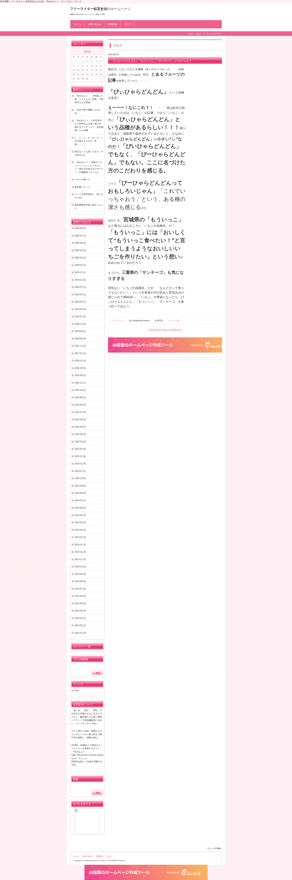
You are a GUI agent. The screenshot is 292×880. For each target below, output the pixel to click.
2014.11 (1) (80, 471)
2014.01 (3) (80, 544)
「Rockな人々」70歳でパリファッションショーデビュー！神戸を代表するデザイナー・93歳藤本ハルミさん (89, 167)
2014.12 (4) (80, 463)
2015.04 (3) (80, 434)
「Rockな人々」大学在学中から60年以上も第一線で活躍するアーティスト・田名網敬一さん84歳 (89, 125)
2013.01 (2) (80, 633)
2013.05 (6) (80, 603)
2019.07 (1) (80, 287)
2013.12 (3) (80, 552)
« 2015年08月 (154, 330)
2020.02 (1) (80, 265)
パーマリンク (117, 320)
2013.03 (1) (80, 618)
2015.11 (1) (80, 382)
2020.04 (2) (80, 257)
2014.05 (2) (80, 515)
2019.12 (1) (80, 272)
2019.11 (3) (80, 280)
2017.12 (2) (80, 346)
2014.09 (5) (80, 485)
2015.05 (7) (80, 427)
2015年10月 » (176, 330)
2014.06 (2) (80, 507)
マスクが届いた (82, 179)
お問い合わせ (94, 24)
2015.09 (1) (80, 397)
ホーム (78, 24)
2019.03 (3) (80, 309)
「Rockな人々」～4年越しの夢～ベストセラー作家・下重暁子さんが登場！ (89, 99)
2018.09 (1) (80, 331)
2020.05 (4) (80, 250)
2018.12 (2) (80, 324)
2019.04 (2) (80, 301)
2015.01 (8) (80, 456)
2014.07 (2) (80, 500)
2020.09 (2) (80, 228)
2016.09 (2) (80, 368)
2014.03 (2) (80, 530)
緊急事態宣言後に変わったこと (89, 207)
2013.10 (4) (80, 566)
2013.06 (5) (80, 596)
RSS (77, 690)
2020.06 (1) (80, 243)
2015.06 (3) (80, 419)
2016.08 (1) (80, 375)
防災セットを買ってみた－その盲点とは (89, 153)
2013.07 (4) (80, 588)
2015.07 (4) (80, 412)
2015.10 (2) (80, 390)
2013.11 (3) (80, 559)
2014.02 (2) (80, 537)
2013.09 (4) (80, 574)
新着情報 (112, 24)
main (165, 330)
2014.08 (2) (80, 493)
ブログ (127, 24)
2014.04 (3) (80, 522)
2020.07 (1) (80, 235)
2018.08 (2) (80, 338)
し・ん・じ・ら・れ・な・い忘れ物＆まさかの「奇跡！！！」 (89, 141)
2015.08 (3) (80, 404)
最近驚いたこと (82, 187)
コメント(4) (173, 320)
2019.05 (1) (80, 294)
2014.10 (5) (80, 478)
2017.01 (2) (80, 353)
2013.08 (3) (80, 581)
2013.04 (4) (80, 610)
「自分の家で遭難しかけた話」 (88, 111)
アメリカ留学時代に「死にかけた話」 (89, 196)
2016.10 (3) (80, 360)
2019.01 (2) (80, 316)
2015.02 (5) (80, 449)
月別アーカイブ (82, 222)
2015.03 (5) (80, 441)
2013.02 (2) (80, 625)
